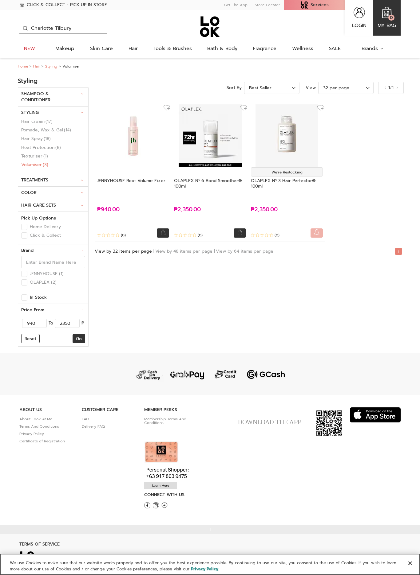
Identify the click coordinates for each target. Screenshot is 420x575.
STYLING (30, 112)
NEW (29, 48)
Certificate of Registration (42, 441)
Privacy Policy (31, 434)
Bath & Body (222, 48)
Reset (30, 339)
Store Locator (267, 5)
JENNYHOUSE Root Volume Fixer (131, 180)
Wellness (302, 48)
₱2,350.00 (187, 209)
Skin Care (101, 48)
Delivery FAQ (93, 426)
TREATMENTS (34, 180)
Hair (133, 48)
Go (79, 339)
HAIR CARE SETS (38, 205)
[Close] (410, 563)
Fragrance (264, 48)
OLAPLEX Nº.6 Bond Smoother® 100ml (208, 183)
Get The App (236, 5)
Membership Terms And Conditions (165, 420)
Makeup (64, 48)
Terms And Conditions (39, 426)
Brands (370, 48)
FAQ (85, 419)
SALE (335, 48)
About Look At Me (35, 419)
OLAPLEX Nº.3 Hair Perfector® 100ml (283, 183)
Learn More (160, 485)
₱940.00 (108, 209)
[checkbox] (24, 227)
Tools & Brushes (172, 48)
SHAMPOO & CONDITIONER (35, 97)
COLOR (29, 192)
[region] (210, 564)
